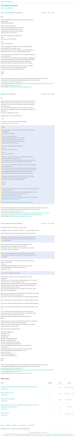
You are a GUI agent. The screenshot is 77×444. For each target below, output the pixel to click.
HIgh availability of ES (7, 392)
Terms (54, 434)
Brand (62, 434)
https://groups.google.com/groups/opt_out (21, 86)
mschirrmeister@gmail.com (7, 123)
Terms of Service (22, 425)
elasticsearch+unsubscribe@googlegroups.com (12, 81)
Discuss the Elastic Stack (7, 1)
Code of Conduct (69, 434)
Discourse (9, 428)
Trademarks (48, 434)
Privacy (58, 434)
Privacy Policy (31, 425)
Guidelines (14, 425)
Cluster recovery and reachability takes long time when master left (19, 386)
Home (2, 425)
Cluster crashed (5, 413)
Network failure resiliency (8, 398)
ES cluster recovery (9, 5)
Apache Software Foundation (52, 435)
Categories (7, 425)
